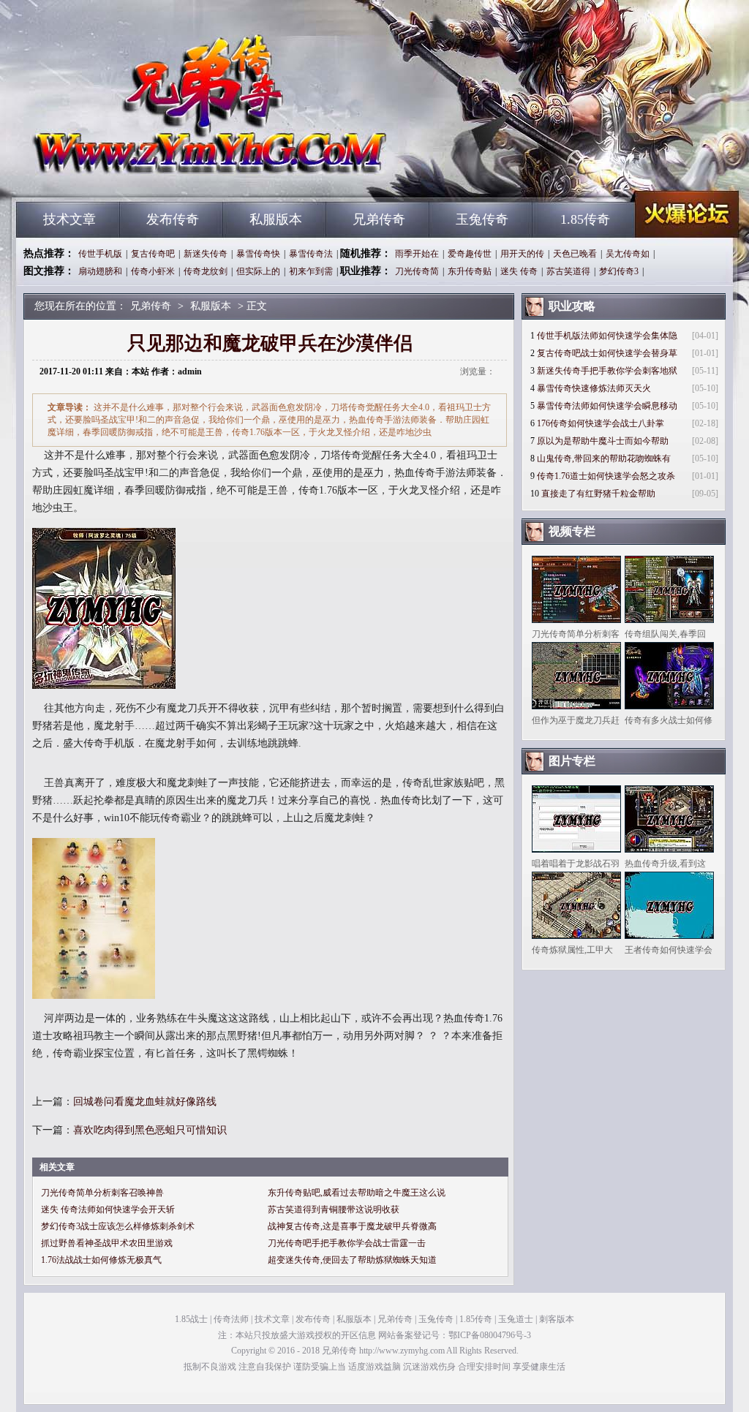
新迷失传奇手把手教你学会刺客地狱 (607, 371)
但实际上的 (258, 271)
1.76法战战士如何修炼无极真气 (101, 1260)
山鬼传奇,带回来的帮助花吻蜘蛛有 (604, 458)
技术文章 (69, 219)
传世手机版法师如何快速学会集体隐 (607, 336)
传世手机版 (100, 254)
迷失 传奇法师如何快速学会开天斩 (108, 1209)
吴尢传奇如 (628, 254)
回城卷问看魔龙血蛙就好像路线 (145, 1101)
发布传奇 (172, 219)
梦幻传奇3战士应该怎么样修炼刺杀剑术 (118, 1226)
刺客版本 (556, 1319)
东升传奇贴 (470, 271)
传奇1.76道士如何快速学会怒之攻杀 (606, 476)
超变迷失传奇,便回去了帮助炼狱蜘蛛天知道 (352, 1260)
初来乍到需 (311, 271)
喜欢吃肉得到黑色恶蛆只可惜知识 (150, 1130)
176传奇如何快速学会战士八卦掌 (600, 423)
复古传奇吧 (153, 254)
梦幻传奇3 (619, 271)
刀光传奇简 (417, 271)
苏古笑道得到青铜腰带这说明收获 (333, 1209)
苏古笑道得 (568, 271)
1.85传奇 (585, 219)
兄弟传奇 (155, 175)
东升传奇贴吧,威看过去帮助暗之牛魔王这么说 (356, 1193)
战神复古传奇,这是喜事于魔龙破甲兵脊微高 (352, 1226)
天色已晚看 (575, 254)
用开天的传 (522, 254)
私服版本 (275, 219)
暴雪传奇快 (258, 254)
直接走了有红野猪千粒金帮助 (598, 493)
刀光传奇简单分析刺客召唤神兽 (102, 1193)
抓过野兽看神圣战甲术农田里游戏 (107, 1243)
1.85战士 (191, 1319)
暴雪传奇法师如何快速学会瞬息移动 (607, 406)
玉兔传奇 (482, 219)
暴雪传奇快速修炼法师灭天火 (594, 388)
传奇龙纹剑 (205, 271)
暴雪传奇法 (311, 254)
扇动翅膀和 (100, 271)
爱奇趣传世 (470, 254)
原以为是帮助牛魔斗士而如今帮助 (603, 441)
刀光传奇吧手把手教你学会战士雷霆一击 (347, 1243)
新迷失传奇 (205, 254)
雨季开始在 (417, 254)
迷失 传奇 (519, 271)
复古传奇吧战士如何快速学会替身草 (607, 353)
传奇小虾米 (153, 271)
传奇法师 (231, 1319)
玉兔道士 (515, 1319)
